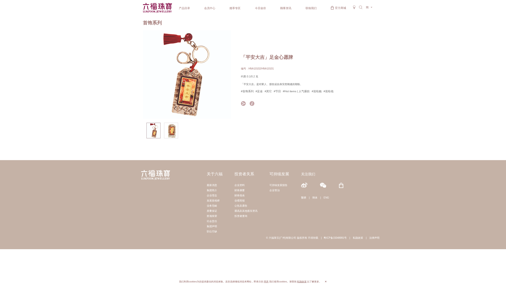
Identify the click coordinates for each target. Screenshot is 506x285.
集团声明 (212, 226)
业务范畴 (212, 205)
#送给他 (328, 91)
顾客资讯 (285, 8)
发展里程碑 (213, 200)
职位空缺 (212, 231)
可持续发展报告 (278, 185)
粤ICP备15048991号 (335, 237)
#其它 (268, 91)
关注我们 (308, 174)
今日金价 (260, 8)
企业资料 (239, 185)
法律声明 (374, 237)
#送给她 (317, 91)
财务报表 (239, 195)
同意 (266, 281)
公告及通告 (240, 205)
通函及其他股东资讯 (246, 210)
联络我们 (311, 8)
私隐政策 (358, 237)
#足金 (259, 91)
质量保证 (212, 210)
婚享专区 (235, 8)
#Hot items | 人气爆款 (296, 91)
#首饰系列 (247, 91)
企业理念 (212, 195)
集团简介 (212, 190)
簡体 (314, 197)
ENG (326, 197)
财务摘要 (239, 190)
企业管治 (274, 190)
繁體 (303, 197)
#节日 (277, 91)
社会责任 (212, 221)
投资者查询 (240, 216)
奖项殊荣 (212, 216)
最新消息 (212, 185)
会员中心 (209, 8)
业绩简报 (239, 200)
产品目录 (184, 8)
